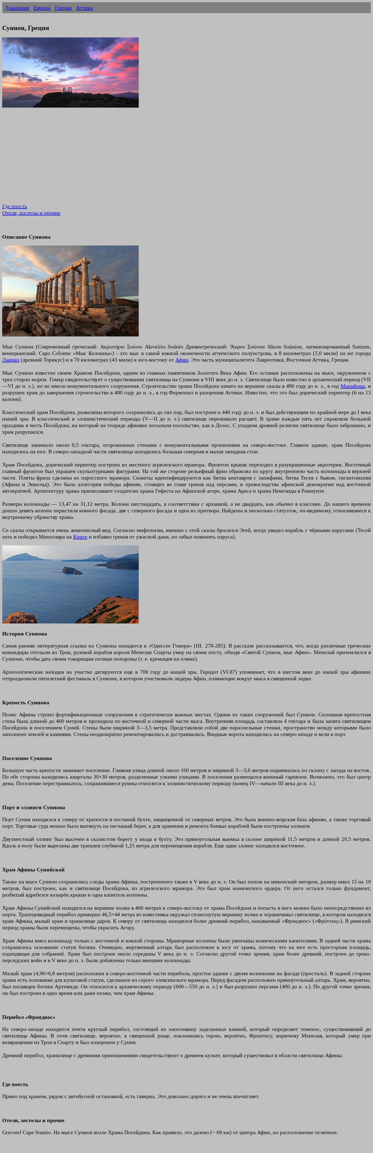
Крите (80, 537)
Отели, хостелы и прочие (31, 213)
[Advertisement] (166, 159)
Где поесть (14, 206)
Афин (181, 360)
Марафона (353, 386)
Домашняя (16, 8)
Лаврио (10, 360)
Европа (42, 8)
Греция (63, 8)
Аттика (84, 8)
